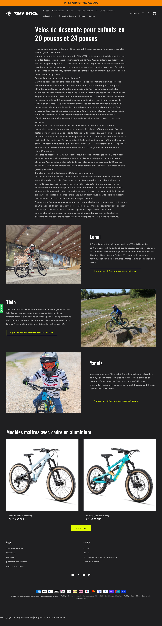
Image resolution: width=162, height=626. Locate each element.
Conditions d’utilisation (113, 596)
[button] (107, 11)
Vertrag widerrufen (14, 548)
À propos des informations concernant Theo (31, 333)
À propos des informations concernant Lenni (115, 271)
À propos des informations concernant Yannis (116, 401)
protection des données (16, 562)
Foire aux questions (92, 562)
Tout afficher (81, 528)
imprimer (10, 557)
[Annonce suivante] (125, 3)
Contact (87, 548)
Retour (86, 553)
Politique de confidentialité (93, 596)
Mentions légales (82, 599)
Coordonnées (146, 596)
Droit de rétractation (15, 566)
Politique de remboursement (71, 596)
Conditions (11, 553)
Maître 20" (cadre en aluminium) (97, 516)
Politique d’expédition (131, 596)
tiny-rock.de (21, 596)
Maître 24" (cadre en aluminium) (20, 516)
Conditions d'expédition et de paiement (100, 557)
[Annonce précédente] (36, 3)
